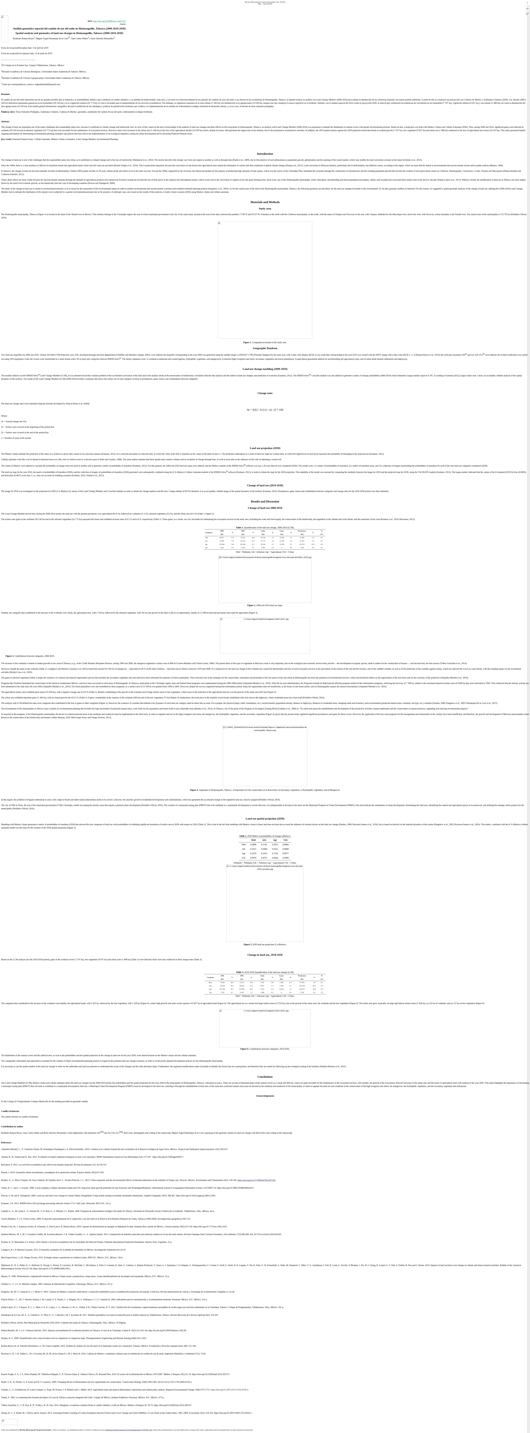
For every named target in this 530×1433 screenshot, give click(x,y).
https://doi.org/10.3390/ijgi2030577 (168, 1157)
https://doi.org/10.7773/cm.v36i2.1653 (210, 1226)
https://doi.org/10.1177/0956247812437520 (256, 1180)
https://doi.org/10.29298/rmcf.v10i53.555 (109, 21)
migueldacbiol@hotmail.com (47, 84)
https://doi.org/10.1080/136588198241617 (235, 1188)
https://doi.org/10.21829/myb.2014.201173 (210, 1374)
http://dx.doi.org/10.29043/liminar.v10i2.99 (167, 1330)
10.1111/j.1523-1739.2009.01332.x (176, 1382)
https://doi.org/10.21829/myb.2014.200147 (172, 1405)
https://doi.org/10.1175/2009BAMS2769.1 (51, 1268)
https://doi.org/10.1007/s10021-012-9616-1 (233, 1413)
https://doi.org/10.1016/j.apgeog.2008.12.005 (195, 1195)
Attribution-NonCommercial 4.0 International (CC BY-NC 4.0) (128, 1430)
